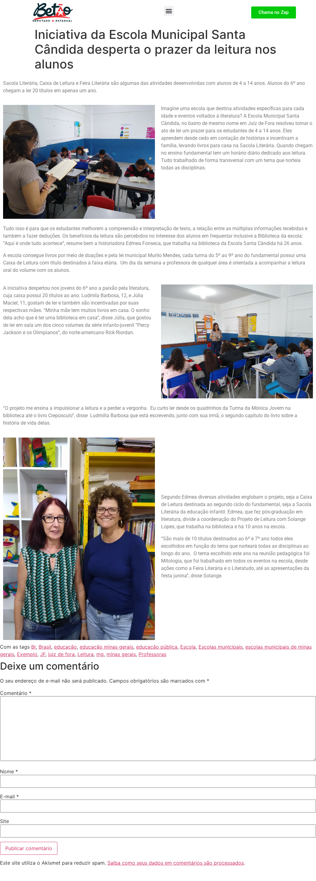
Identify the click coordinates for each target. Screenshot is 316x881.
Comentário (15, 693)
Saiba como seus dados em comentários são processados (175, 863)
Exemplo (27, 654)
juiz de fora (61, 654)
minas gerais (121, 654)
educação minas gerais (106, 647)
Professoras (152, 654)
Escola (188, 647)
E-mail (9, 796)
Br (33, 647)
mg (100, 654)
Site (4, 821)
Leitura (85, 654)
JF (42, 654)
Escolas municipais (220, 647)
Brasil (45, 647)
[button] (169, 11)
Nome (9, 771)
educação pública (156, 647)
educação (65, 647)
